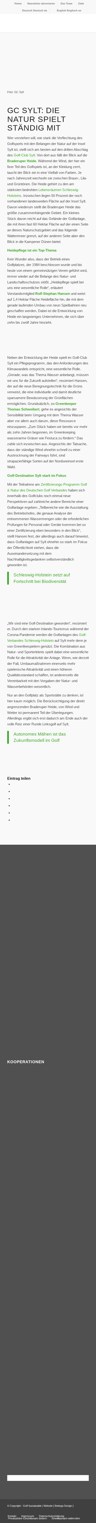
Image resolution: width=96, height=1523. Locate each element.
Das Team (66, 3)
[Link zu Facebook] (78, 1511)
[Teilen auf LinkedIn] (13, 813)
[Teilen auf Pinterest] (13, 805)
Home (18, 3)
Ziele (81, 3)
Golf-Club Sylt (24, 155)
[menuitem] (18, 3)
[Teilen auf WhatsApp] (13, 798)
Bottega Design (63, 1505)
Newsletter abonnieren (41, 3)
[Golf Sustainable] (39, 23)
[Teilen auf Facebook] (13, 784)
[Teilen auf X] (13, 791)
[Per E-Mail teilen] (13, 820)
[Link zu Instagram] (85, 1511)
